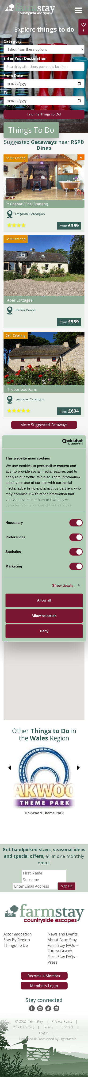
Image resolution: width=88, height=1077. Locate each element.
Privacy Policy (62, 1021)
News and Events (63, 934)
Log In (44, 1033)
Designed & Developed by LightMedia (47, 1039)
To (6, 92)
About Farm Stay (62, 939)
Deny (44, 631)
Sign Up (67, 886)
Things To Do (16, 945)
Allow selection (44, 616)
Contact (67, 1027)
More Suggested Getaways (44, 424)
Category (12, 41)
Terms (48, 1027)
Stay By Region (17, 939)
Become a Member (44, 975)
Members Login (44, 985)
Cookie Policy (24, 1027)
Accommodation (18, 934)
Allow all (44, 600)
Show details (62, 585)
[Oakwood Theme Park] (44, 777)
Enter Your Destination (25, 58)
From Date (13, 75)
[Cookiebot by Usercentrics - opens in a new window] (63, 442)
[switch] (76, 537)
